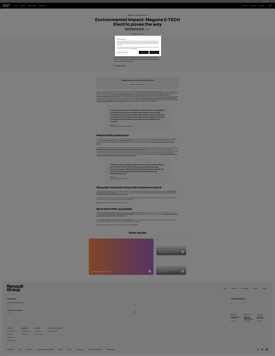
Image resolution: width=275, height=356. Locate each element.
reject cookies (144, 52)
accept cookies (154, 52)
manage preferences (122, 52)
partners (125, 41)
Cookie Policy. (134, 48)
